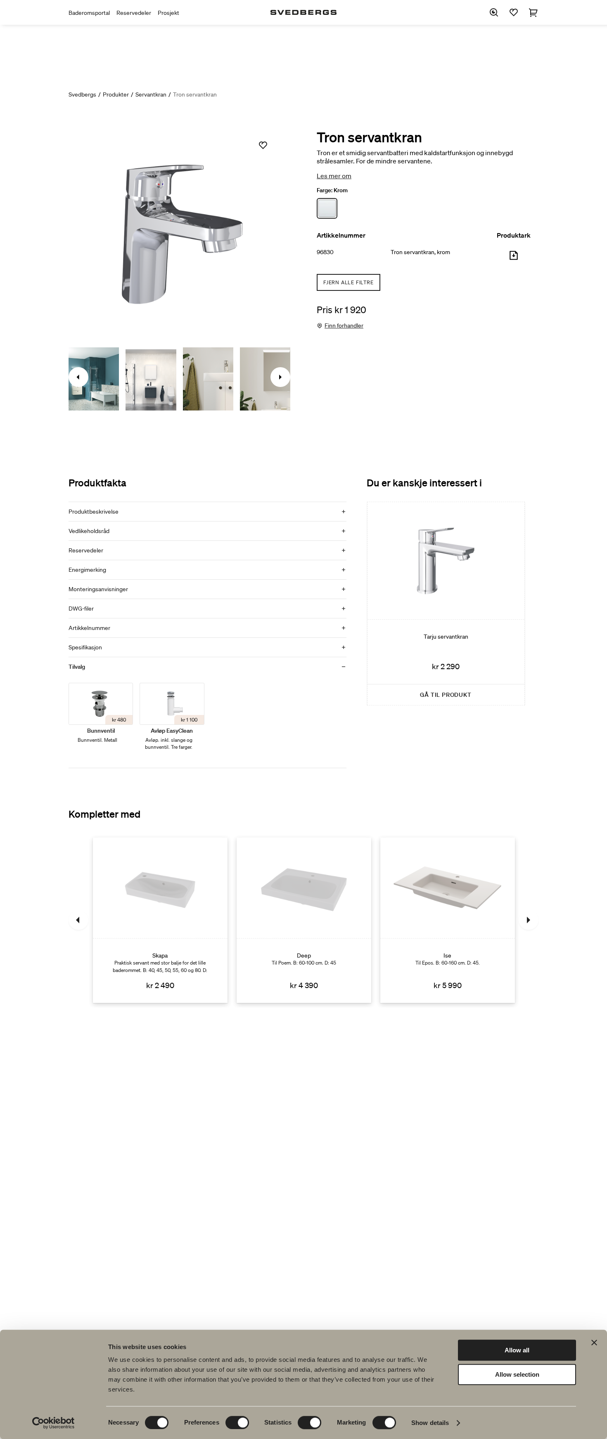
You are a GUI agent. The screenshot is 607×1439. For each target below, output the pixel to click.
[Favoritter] (514, 12)
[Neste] (528, 920)
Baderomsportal (89, 13)
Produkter (116, 94)
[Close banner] (594, 1342)
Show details (430, 1422)
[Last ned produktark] (513, 258)
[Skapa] (160, 920)
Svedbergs (82, 94)
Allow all (517, 1350)
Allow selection (517, 1374)
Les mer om (334, 176)
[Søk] (494, 12)
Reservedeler (133, 13)
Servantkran (150, 94)
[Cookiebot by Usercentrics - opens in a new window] (53, 1423)
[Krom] (327, 208)
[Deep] (304, 920)
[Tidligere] (78, 920)
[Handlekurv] (533, 12)
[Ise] (447, 920)
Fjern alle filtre (348, 282)
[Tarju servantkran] (446, 603)
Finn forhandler (344, 325)
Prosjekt (168, 13)
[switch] (237, 1422)
